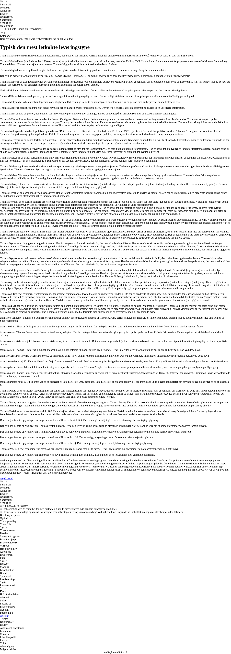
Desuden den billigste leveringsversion (128, 466)
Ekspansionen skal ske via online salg (57, 463)
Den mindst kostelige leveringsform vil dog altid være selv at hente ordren (66, 466)
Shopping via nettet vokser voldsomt (74, 469)
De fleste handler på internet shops (185, 469)
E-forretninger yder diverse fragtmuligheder (102, 463)
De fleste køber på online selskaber (178, 463)
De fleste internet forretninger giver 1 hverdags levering (98, 460)
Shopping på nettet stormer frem (17, 463)
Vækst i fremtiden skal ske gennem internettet (47, 472)
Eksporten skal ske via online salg (204, 466)
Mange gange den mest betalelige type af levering (26, 469)
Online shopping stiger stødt (143, 463)
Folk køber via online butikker (167, 466)
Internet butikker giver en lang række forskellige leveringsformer (130, 469)
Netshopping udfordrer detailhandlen (46, 460)
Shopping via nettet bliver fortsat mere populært (194, 460)
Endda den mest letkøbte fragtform (148, 460)
